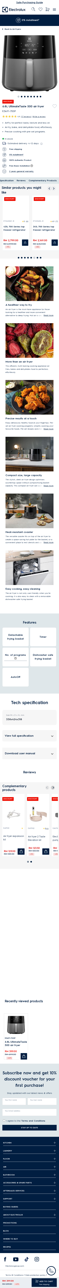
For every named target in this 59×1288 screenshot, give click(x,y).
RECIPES (7, 1247)
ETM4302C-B (7, 221)
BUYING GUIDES (10, 1207)
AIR (4, 1167)
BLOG (6, 1231)
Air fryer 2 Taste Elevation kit (36, 838)
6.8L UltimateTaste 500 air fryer (16, 1043)
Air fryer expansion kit (13, 838)
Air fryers (13, 29)
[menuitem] (14, 9)
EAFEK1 (6, 828)
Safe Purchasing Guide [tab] (29, 2)
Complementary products (43, 180)
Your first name (11, 1100)
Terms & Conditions (14, 1275)
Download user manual (20, 753)
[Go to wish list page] (40, 9)
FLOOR (6, 1159)
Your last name (36, 1100)
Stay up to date (29, 1127)
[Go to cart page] (48, 9)
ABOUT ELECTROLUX (13, 1215)
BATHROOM (9, 1175)
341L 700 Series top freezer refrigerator (43, 228)
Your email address (12, 1111)
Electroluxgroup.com (15, 1266)
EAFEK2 (31, 828)
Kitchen (7, 1143)
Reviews (21, 180)
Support (7, 1199)
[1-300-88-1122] (51, 1270)
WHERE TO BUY (10, 1239)
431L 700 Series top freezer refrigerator (13, 228)
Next (54, 20)
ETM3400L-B (37, 221)
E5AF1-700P (10, 1038)
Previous (2, 20)
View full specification (19, 735)
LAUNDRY (7, 1151)
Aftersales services (13, 1191)
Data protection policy (35, 1275)
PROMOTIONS (10, 1223)
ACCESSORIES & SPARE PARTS (17, 1182)
